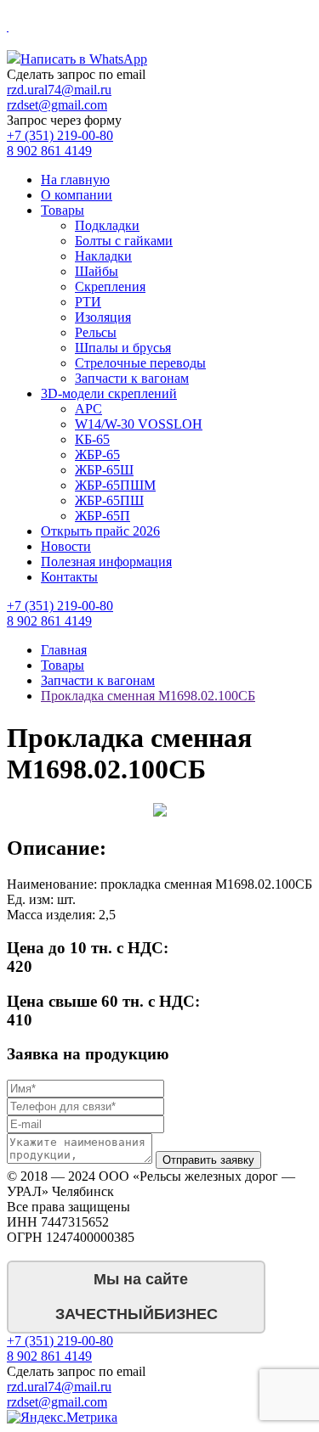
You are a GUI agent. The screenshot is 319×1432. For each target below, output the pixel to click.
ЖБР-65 (97, 454)
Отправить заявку (208, 1160)
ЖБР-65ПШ (109, 500)
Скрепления (110, 286)
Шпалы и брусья (123, 347)
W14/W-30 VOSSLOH (138, 424)
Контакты (69, 577)
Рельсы (96, 332)
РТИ (88, 302)
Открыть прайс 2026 (100, 531)
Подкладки (107, 225)
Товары (62, 210)
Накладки (103, 256)
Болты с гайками (124, 240)
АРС (88, 409)
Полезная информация (106, 561)
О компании (76, 195)
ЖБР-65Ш (104, 470)
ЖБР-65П (102, 515)
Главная (64, 650)
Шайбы (96, 271)
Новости (66, 546)
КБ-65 (92, 439)
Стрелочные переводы (140, 363)
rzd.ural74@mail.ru (59, 89)
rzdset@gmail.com (57, 105)
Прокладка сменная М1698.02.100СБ (148, 695)
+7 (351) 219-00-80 (60, 135)
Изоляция (103, 317)
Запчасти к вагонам (132, 378)
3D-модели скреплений (109, 393)
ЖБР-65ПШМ (115, 485)
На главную (75, 179)
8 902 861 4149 (49, 150)
